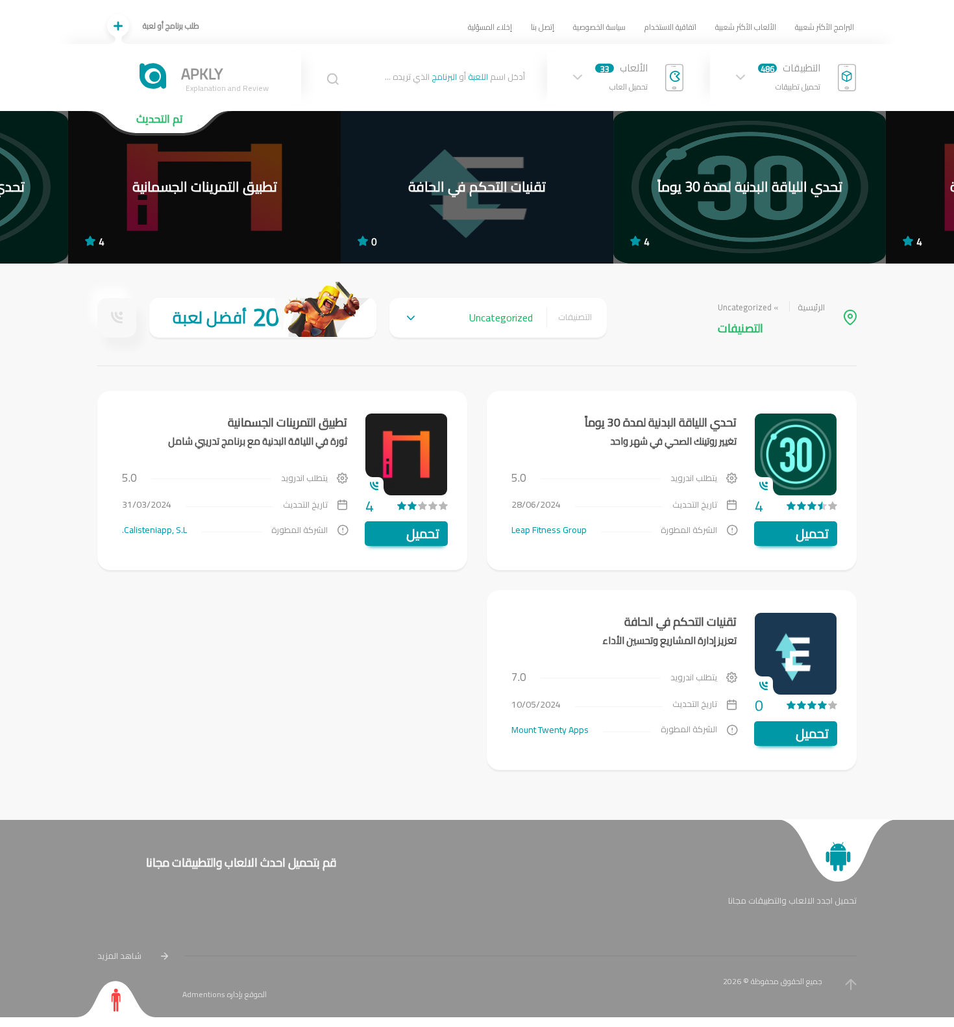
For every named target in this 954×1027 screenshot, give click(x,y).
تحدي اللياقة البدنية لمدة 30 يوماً (661, 422)
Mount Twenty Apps (550, 729)
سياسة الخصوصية (599, 26)
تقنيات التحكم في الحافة (680, 621)
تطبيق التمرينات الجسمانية (287, 422)
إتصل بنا (542, 26)
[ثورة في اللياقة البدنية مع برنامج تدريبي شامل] (204, 187)
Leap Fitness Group (549, 529)
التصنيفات (575, 317)
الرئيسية (811, 307)
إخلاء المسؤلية (490, 26)
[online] (117, 317)
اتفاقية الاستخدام (670, 26)
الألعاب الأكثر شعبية (745, 26)
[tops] (262, 318)
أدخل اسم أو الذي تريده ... (455, 77)
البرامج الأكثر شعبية (824, 26)
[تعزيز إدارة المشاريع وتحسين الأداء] (477, 187)
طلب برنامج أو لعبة (171, 25)
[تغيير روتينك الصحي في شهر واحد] (749, 187)
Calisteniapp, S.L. (154, 529)
